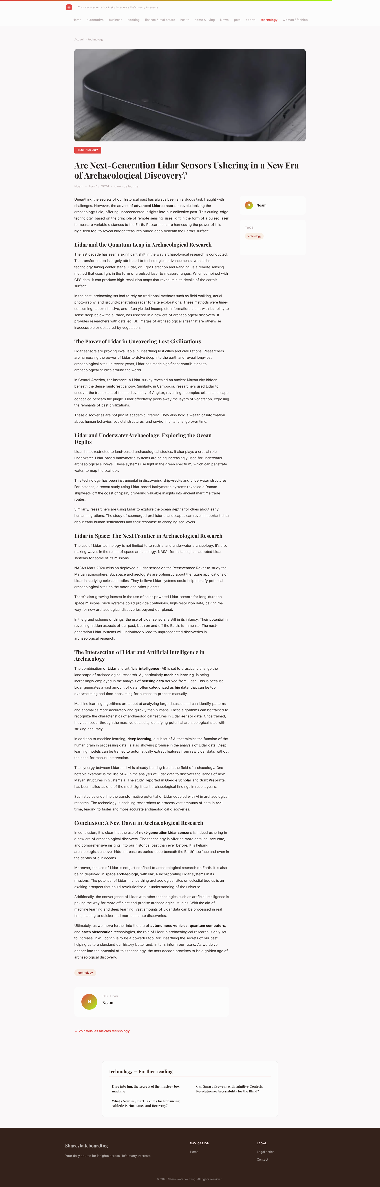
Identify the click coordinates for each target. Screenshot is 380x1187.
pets (237, 20)
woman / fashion (295, 20)
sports (251, 20)
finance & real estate (160, 20)
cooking (134, 20)
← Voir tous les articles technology (102, 1031)
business (115, 20)
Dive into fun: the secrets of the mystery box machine (145, 1088)
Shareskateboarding (86, 1145)
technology (269, 20)
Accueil (79, 39)
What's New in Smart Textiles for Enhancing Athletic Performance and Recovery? (145, 1103)
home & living (205, 20)
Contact (262, 1159)
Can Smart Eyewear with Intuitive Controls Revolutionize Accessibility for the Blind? (229, 1088)
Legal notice (265, 1152)
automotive (95, 20)
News (224, 20)
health (184, 20)
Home (77, 20)
